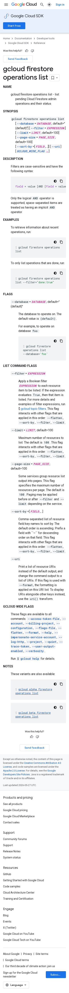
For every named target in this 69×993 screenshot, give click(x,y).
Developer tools (45, 38)
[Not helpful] (32, 51)
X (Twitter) (9, 927)
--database (25, 123)
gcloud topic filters (33, 409)
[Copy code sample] (61, 181)
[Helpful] (27, 51)
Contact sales (11, 822)
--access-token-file (43, 619)
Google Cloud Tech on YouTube (22, 939)
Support (8, 845)
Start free (14, 25)
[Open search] (42, 4)
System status (12, 857)
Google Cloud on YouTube (18, 933)
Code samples (11, 886)
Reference (39, 43)
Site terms (42, 953)
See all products (12, 804)
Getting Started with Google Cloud (23, 880)
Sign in (60, 4)
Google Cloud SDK (27, 16)
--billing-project (39, 623)
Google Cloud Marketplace (19, 816)
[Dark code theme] (55, 181)
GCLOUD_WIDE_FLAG (30, 151)
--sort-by (24, 146)
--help (46, 632)
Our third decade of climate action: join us (30, 966)
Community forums (15, 839)
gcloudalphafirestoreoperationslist (33, 691)
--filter (37, 128)
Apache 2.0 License (14, 770)
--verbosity (34, 651)
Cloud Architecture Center (18, 892)
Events (7, 921)
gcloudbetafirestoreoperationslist (33, 714)
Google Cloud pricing (15, 810)
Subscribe (57, 974)
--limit (22, 133)
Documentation (23, 38)
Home (6, 38)
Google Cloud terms (17, 960)
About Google (11, 953)
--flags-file (45, 628)
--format (32, 632)
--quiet (50, 642)
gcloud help (30, 658)
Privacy (27, 953)
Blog (5, 915)
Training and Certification (18, 898)
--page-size (26, 137)
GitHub (7, 874)
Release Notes (12, 851)
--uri (56, 146)
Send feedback (18, 59)
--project (34, 642)
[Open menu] (6, 4)
